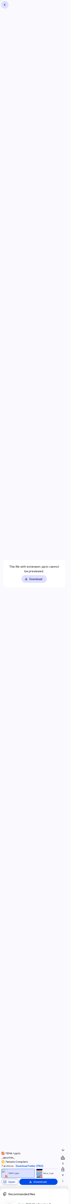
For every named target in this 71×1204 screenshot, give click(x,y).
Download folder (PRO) (29, 1166)
